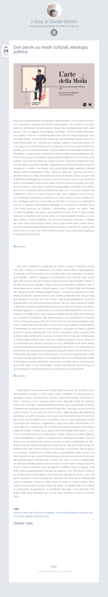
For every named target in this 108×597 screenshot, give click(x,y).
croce (59, 512)
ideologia (83, 512)
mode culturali (25, 516)
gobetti (66, 512)
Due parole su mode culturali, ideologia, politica (51, 49)
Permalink (18, 523)
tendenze (37, 516)
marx (30, 512)
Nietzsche (39, 512)
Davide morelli (20, 512)
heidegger (50, 512)
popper (74, 512)
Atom (54, 567)
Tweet (29, 523)
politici (46, 516)
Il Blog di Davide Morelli (54, 21)
